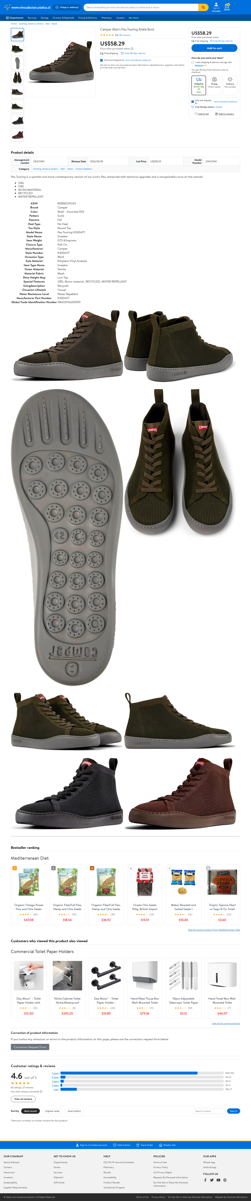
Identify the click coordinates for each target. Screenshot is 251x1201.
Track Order (147, 1145)
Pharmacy (106, 17)
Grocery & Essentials (63, 17)
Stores (57, 1167)
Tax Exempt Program (114, 1187)
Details (219, 107)
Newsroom (9, 1172)
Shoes (54, 23)
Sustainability (10, 1182)
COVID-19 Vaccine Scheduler (118, 1162)
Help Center (123, 1145)
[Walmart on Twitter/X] (212, 1180)
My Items (134, 17)
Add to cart (214, 48)
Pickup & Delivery (87, 17)
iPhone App (209, 1162)
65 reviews (124, 35)
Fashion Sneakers (84, 168)
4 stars (55, 1077)
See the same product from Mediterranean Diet (214, 930)
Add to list (203, 113)
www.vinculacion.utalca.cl (138, 60)
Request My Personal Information (170, 1177)
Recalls (107, 1172)
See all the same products (226, 1023)
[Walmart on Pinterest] (225, 1180)
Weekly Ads (169, 1145)
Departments (16, 17)
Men (48, 23)
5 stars (55, 1073)
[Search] (203, 7)
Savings (44, 17)
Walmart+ (59, 1177)
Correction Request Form (30, 1047)
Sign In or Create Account (93, 1145)
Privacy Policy (160, 1167)
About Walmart (11, 1162)
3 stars (55, 1081)
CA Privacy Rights (162, 1172)
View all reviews (23, 1099)
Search (233, 1111)
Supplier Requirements (15, 1187)
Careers (120, 17)
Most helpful (74, 1111)
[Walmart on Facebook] (205, 1180)
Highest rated (52, 1111)
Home (14, 23)
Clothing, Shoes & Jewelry (31, 23)
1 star (56, 1089)
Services (32, 17)
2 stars (55, 1085)
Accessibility (109, 1177)
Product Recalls (111, 1182)
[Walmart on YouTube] (218, 1180)
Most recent (30, 1111)
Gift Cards (59, 1182)
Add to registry (226, 113)
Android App (209, 1167)
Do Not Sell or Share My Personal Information (190, 1197)
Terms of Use (160, 1162)
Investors (8, 1177)
